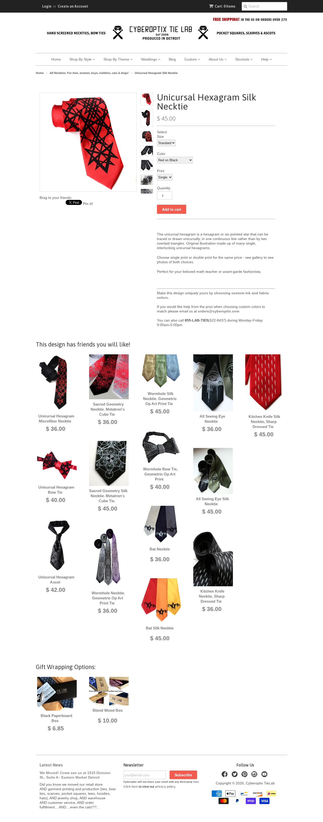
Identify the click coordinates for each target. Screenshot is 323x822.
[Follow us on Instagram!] (255, 775)
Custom (191, 59)
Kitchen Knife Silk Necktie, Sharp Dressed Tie (264, 421)
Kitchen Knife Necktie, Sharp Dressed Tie (212, 596)
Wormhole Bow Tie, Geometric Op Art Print (160, 474)
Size (160, 137)
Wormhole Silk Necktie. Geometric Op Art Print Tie (160, 398)
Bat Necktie (160, 549)
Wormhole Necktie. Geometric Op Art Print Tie (108, 598)
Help (265, 59)
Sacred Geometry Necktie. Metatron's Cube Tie (108, 409)
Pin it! (88, 204)
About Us (216, 59)
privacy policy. (165, 786)
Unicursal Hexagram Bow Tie (56, 489)
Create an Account (73, 6)
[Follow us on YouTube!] (265, 775)
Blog (172, 59)
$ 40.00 (55, 500)
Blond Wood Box (108, 710)
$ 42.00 (55, 590)
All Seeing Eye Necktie (212, 418)
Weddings (149, 59)
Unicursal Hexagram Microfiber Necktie (56, 418)
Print (160, 171)
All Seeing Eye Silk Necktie (212, 501)
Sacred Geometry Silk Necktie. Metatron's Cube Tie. (108, 496)
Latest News (51, 765)
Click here (130, 786)
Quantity (163, 188)
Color (161, 154)
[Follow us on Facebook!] (225, 775)
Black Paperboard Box (56, 718)
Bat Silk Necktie (160, 628)
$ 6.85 (56, 728)
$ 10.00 (107, 720)
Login (46, 6)
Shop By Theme (116, 59)
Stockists (242, 59)
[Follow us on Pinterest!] (245, 775)
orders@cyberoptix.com (218, 311)
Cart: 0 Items (225, 6)
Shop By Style (81, 59)
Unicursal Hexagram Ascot (56, 579)
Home (56, 59)
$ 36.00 (55, 429)
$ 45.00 (107, 508)
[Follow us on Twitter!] (235, 775)
